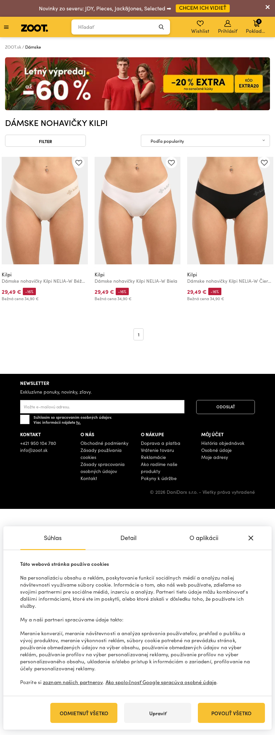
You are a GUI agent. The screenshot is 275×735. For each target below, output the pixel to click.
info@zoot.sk (34, 450)
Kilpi (7, 274)
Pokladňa (257, 26)
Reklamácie (153, 457)
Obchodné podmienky (104, 443)
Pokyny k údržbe (159, 478)
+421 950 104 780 (38, 443)
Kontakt (88, 478)
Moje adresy (214, 457)
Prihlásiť (227, 30)
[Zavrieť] (268, 8)
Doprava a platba (160, 443)
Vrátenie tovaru (157, 450)
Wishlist (200, 30)
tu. (78, 422)
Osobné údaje (216, 450)
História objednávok (222, 443)
